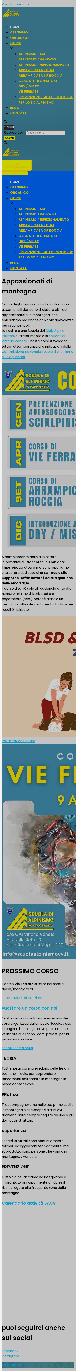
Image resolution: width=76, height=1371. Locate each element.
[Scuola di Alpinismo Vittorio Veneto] (38, 152)
